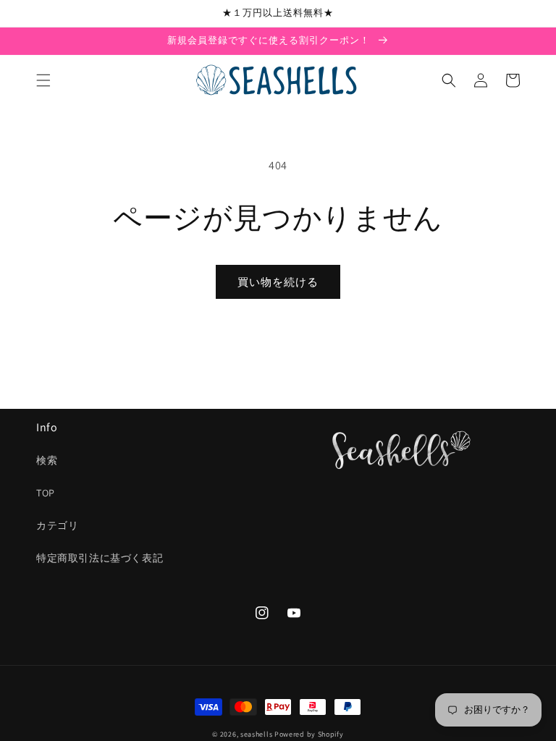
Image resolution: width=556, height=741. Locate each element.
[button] (43, 80)
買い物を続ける (278, 282)
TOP (45, 492)
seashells (256, 734)
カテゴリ (57, 525)
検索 (46, 460)
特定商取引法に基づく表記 (99, 557)
